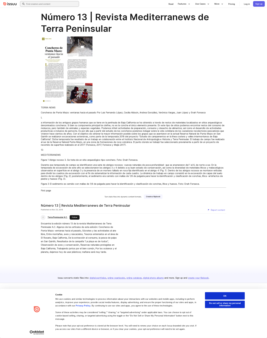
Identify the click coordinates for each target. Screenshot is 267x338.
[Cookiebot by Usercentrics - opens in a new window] (37, 332)
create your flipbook (198, 277)
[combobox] (52, 4)
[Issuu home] (10, 3)
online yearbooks (116, 277)
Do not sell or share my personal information (225, 304)
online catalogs (134, 277)
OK (225, 296)
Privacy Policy (83, 305)
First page (46, 190)
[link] (171, 4)
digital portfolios (98, 277)
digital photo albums (153, 277)
